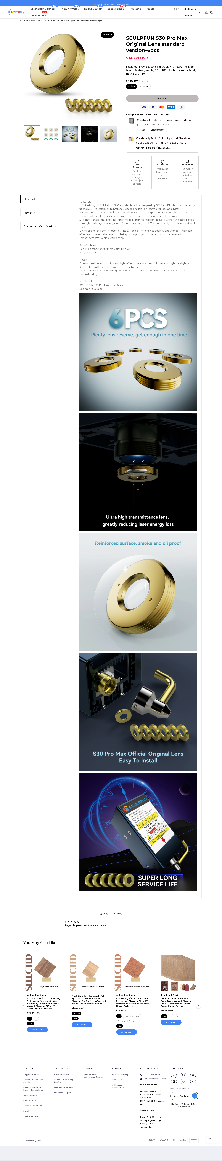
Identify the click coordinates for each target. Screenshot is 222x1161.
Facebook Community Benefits (63, 1081)
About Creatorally (120, 1074)
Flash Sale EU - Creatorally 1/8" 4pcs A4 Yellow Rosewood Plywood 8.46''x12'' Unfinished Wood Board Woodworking (89, 1000)
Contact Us (117, 1079)
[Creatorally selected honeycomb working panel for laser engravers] (131, 121)
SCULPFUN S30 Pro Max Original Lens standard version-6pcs (74, 21)
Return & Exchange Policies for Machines (33, 1088)
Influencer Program (62, 1093)
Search (26, 1111)
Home (25, 21)
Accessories (37, 21)
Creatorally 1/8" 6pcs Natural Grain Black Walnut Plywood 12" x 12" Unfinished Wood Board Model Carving (176, 1002)
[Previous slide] (23, 1005)
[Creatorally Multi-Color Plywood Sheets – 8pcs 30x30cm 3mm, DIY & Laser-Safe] (131, 139)
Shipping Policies (31, 1074)
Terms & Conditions (32, 1106)
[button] (200, 12)
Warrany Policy (30, 1095)
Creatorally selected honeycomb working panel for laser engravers (164, 122)
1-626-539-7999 (152, 1074)
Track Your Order (31, 1116)
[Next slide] (198, 1005)
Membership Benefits (63, 1087)
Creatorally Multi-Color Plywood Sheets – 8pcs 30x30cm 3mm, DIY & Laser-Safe (163, 140)
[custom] (174, 1075)
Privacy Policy (29, 1100)
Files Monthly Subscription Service (93, 1075)
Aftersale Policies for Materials (33, 1081)
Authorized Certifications (118, 1086)
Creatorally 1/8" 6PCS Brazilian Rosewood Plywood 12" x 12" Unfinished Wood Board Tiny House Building (132, 1002)
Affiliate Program (61, 1074)
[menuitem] (44, 9)
